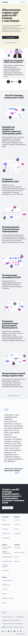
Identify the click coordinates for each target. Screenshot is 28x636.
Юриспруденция (19, 616)
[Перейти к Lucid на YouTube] (14, 631)
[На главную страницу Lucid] (6, 2)
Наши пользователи (19, 552)
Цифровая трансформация (6, 552)
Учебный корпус (6, 584)
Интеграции (17, 533)
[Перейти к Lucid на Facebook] (11, 631)
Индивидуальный (6, 524)
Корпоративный (6, 533)
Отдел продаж (10, 37)
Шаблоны (4, 593)
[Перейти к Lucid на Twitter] (5, 631)
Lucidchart (17, 520)
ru (4, 612)
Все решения (5, 570)
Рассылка (4, 602)
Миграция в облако (7, 561)
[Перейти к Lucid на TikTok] (20, 631)
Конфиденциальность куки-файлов (11, 620)
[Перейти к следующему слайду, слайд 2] (19, 81)
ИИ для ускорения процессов (6, 547)
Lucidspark (17, 524)
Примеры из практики (7, 598)
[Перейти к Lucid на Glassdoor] (17, 631)
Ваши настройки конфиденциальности (15, 627)
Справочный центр (7, 580)
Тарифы (4, 520)
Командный (5, 529)
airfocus (16, 529)
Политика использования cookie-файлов (12, 623)
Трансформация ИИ (7, 556)
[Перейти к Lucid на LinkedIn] (2, 631)
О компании (17, 547)
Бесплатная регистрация (10, 42)
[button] (12, 82)
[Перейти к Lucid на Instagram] (8, 631)
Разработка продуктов (5, 565)
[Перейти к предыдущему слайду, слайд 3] (8, 81)
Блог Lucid (5, 589)
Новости (16, 556)
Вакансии (16, 561)
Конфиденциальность (7, 616)
